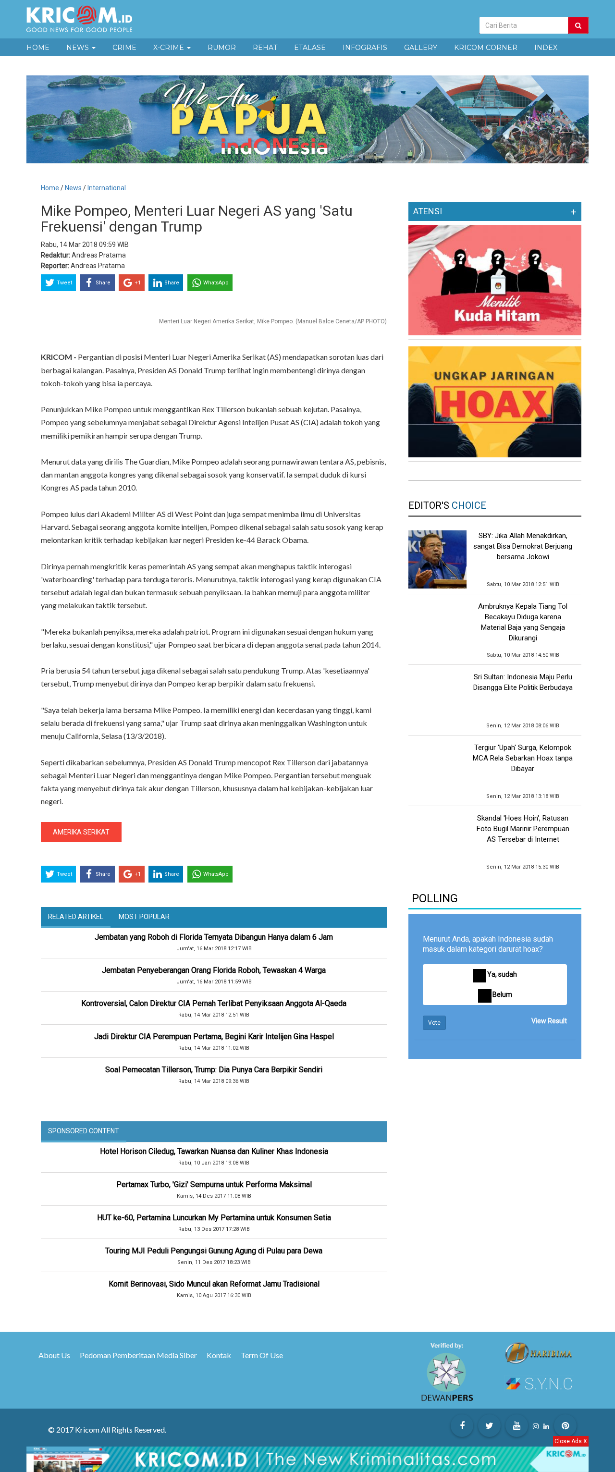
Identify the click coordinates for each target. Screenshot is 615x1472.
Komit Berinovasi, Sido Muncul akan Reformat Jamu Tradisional (214, 1283)
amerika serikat (81, 832)
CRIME (124, 47)
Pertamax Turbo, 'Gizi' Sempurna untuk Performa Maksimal (214, 1184)
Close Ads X (570, 1441)
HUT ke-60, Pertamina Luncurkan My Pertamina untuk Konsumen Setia (214, 1217)
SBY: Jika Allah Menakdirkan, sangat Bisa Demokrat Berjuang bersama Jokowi (522, 546)
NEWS (78, 47)
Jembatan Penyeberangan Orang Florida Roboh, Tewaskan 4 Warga (214, 970)
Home (50, 188)
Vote (434, 1022)
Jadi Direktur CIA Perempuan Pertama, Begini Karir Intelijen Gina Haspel (214, 1036)
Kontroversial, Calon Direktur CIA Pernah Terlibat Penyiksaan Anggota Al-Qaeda (213, 1003)
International (106, 188)
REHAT (265, 47)
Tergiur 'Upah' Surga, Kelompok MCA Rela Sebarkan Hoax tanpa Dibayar (523, 758)
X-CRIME (169, 47)
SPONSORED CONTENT (83, 1131)
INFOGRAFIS (365, 47)
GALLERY (420, 47)
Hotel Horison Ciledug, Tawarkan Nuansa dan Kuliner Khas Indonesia (214, 1151)
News (74, 188)
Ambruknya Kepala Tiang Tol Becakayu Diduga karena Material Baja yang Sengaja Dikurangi (522, 622)
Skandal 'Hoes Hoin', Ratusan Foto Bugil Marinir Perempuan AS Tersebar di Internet (523, 829)
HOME (37, 47)
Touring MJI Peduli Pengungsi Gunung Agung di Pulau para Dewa (213, 1250)
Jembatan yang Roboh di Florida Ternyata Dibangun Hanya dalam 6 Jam (214, 937)
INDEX (545, 47)
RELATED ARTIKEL (75, 916)
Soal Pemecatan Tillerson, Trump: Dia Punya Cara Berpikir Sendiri (213, 1069)
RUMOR (222, 47)
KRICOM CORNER (485, 47)
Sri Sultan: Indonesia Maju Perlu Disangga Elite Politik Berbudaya (523, 682)
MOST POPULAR (144, 916)
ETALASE (310, 47)
